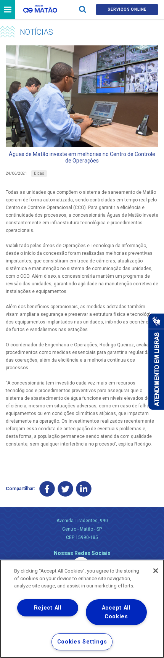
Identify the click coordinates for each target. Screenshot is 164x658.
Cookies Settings (82, 642)
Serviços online (127, 9)
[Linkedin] (84, 489)
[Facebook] (47, 489)
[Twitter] (65, 489)
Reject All (48, 608)
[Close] (155, 570)
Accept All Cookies (116, 612)
